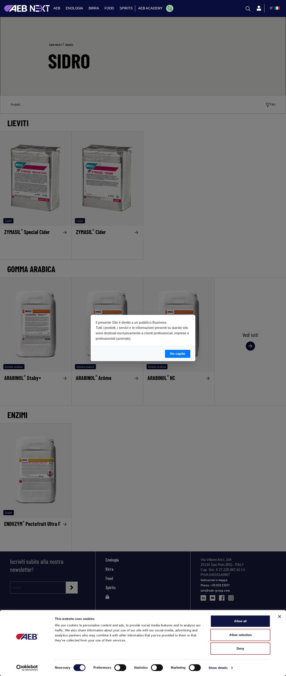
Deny (240, 648)
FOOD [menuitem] (109, 8)
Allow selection (240, 635)
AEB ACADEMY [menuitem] (150, 8)
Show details (218, 668)
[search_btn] (248, 8)
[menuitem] (169, 8)
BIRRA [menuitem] (94, 8)
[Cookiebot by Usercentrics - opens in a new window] (27, 668)
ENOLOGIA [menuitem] (74, 8)
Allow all (240, 621)
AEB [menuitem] (56, 8)
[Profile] (258, 8)
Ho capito (177, 353)
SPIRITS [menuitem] (126, 8)
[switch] (120, 667)
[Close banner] (279, 616)
